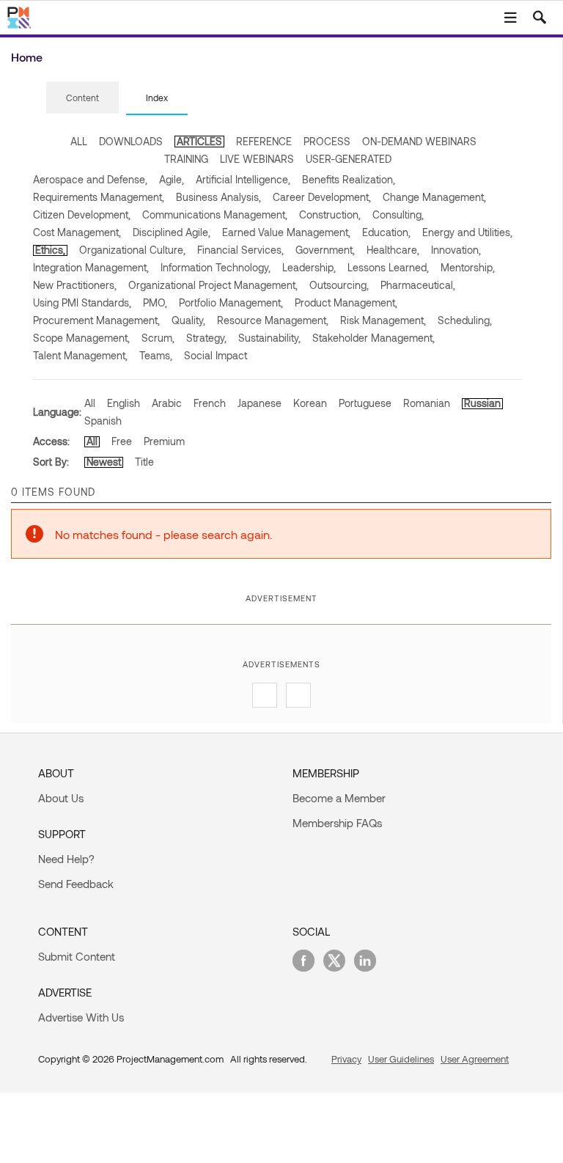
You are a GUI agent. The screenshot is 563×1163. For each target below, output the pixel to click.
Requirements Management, (98, 197)
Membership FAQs (337, 822)
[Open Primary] (510, 17)
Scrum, (157, 337)
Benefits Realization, (348, 179)
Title (144, 461)
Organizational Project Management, (213, 285)
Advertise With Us (81, 1017)
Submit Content (76, 956)
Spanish (103, 420)
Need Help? (66, 858)
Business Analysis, (218, 197)
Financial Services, (240, 249)
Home (27, 57)
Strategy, (206, 337)
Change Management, (434, 197)
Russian (482, 403)
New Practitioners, (75, 285)
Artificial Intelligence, (243, 179)
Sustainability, (269, 337)
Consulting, (398, 214)
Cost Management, (77, 232)
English (123, 403)
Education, (386, 232)
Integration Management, (91, 267)
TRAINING (186, 159)
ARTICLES (199, 141)
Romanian (426, 403)
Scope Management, (81, 337)
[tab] (82, 98)
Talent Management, (80, 355)
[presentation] (82, 97)
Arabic (167, 403)
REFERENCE (264, 141)
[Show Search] (539, 17)
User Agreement (475, 1059)
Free (121, 441)
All (89, 403)
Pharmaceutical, (417, 285)
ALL (78, 141)
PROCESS (326, 141)
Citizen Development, (81, 214)
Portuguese (365, 403)
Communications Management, (214, 214)
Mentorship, (468, 267)
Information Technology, (216, 267)
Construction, (330, 214)
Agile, (171, 179)
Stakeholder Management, (373, 337)
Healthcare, (393, 249)
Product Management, (346, 302)
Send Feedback (76, 883)
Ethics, (50, 249)
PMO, (155, 302)
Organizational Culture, (132, 249)
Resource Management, (272, 320)
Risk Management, (383, 320)
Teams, (155, 355)
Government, (325, 249)
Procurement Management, (96, 320)
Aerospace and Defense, (90, 179)
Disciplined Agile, (171, 232)
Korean (310, 403)
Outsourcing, (339, 285)
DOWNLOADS (131, 141)
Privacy (346, 1059)
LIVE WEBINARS (257, 159)
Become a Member (339, 797)
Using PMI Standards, (82, 302)
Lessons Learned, (388, 267)
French (210, 403)
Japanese (260, 403)
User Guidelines (401, 1059)
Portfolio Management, (231, 302)
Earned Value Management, (286, 232)
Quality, (188, 320)
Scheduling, (465, 320)
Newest (104, 461)
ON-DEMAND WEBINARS (419, 141)
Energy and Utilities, (467, 232)
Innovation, (456, 249)
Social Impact (215, 355)
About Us (61, 797)
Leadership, (309, 267)
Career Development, (322, 197)
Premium (164, 441)
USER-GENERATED (348, 159)
